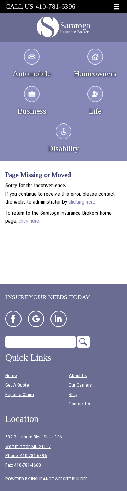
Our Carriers (80, 385)
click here (29, 221)
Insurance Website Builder (59, 478)
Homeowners (95, 73)
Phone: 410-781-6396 (26, 455)
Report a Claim (19, 394)
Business (32, 111)
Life (95, 111)
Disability (63, 148)
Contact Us (79, 403)
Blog (73, 394)
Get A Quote (17, 385)
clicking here (81, 202)
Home (11, 375)
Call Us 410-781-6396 (40, 6)
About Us (78, 375)
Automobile (32, 73)
